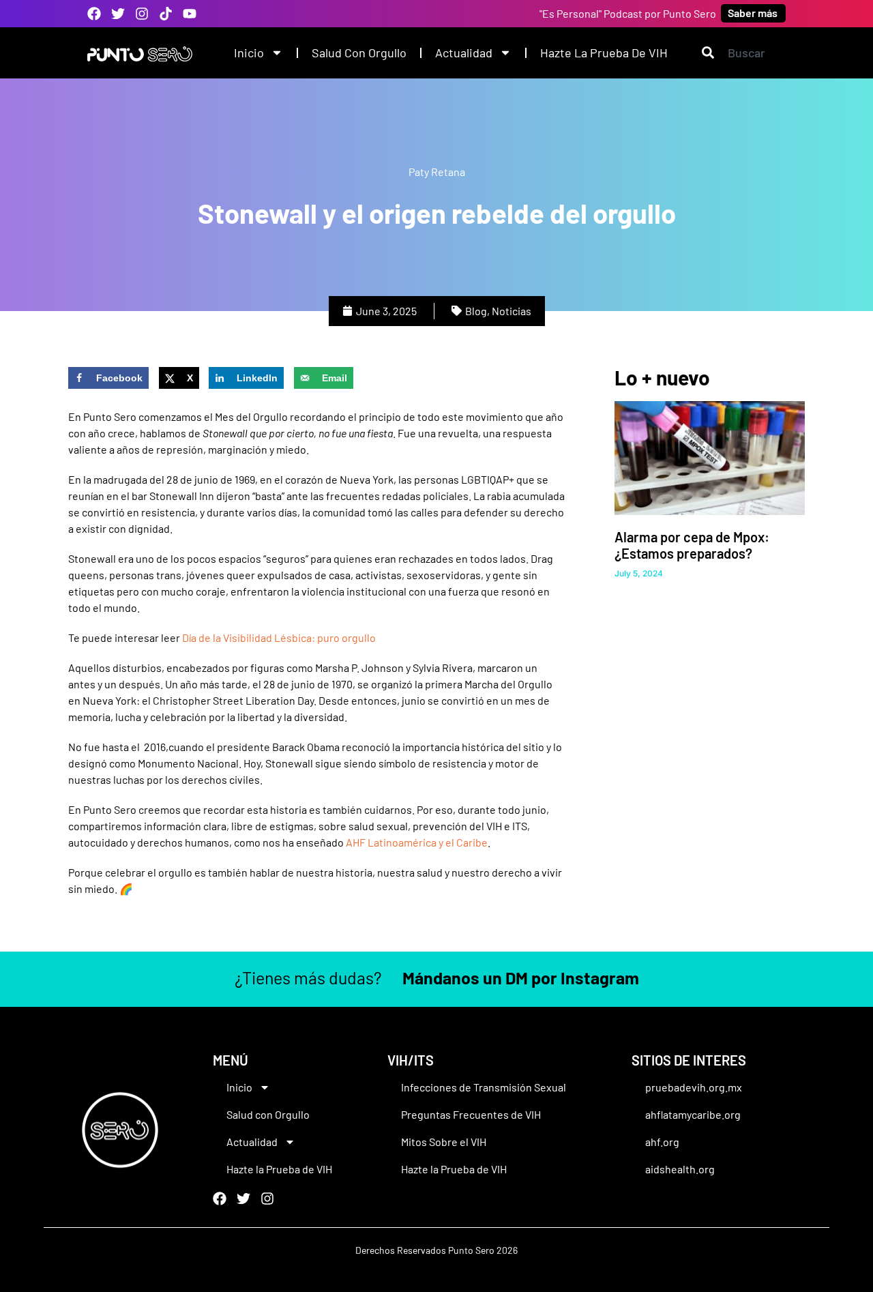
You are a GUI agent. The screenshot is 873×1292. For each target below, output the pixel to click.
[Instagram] (142, 13)
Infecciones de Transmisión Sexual (483, 1087)
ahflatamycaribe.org (693, 1114)
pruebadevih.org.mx (693, 1087)
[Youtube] (189, 13)
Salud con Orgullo (359, 52)
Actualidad (463, 52)
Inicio (249, 52)
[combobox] (744, 52)
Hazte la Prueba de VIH (604, 52)
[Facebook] (94, 13)
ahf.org (662, 1141)
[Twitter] (118, 13)
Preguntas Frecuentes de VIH (471, 1114)
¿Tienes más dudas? (437, 977)
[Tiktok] (166, 13)
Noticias (511, 310)
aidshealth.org (680, 1168)
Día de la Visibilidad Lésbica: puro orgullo (279, 637)
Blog (476, 310)
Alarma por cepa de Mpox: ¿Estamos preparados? (692, 545)
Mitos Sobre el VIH (443, 1141)
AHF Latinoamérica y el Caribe (417, 842)
